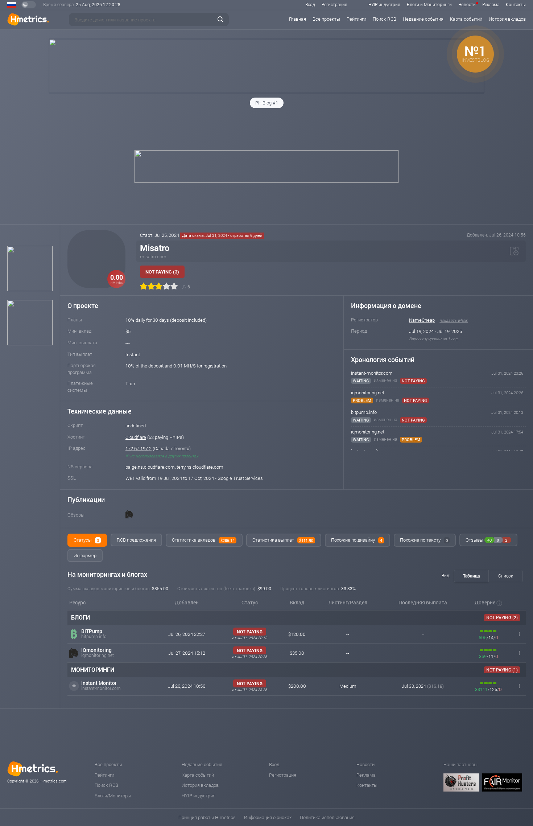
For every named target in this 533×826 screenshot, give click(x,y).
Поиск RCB (384, 19)
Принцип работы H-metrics (207, 817)
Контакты (516, 4)
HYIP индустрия (384, 4)
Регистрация (334, 4)
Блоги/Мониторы (113, 795)
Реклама (490, 4)
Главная (297, 19)
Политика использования (327, 817)
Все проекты (326, 19)
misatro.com (153, 256)
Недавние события (423, 19)
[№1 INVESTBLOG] (266, 91)
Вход (310, 4)
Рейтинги (356, 19)
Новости (467, 4)
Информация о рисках (268, 817)
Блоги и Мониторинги (429, 4)
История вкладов (507, 19)
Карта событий (466, 19)
